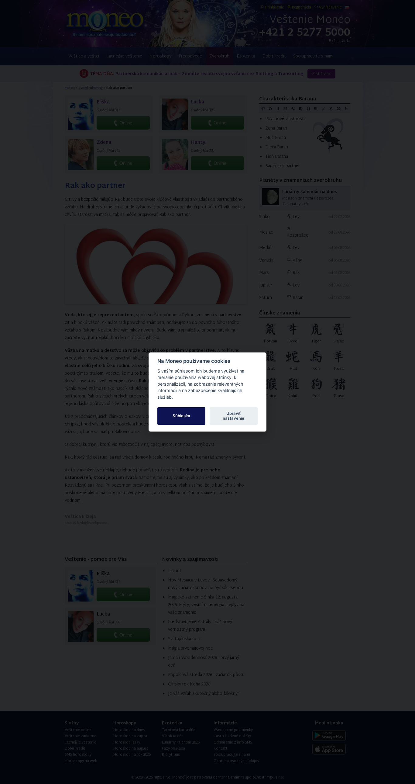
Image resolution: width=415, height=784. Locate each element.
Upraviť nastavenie (233, 416)
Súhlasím (181, 415)
